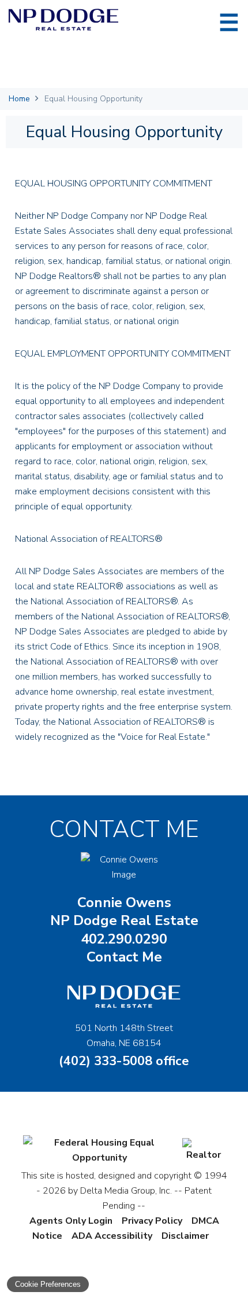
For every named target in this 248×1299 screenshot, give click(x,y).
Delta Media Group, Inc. (126, 1190)
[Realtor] (203, 1154)
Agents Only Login (70, 1220)
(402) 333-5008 (124, 1061)
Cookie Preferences (48, 1284)
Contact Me (124, 957)
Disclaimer (185, 1236)
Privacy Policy (152, 1220)
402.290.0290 (124, 939)
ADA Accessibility (112, 1236)
